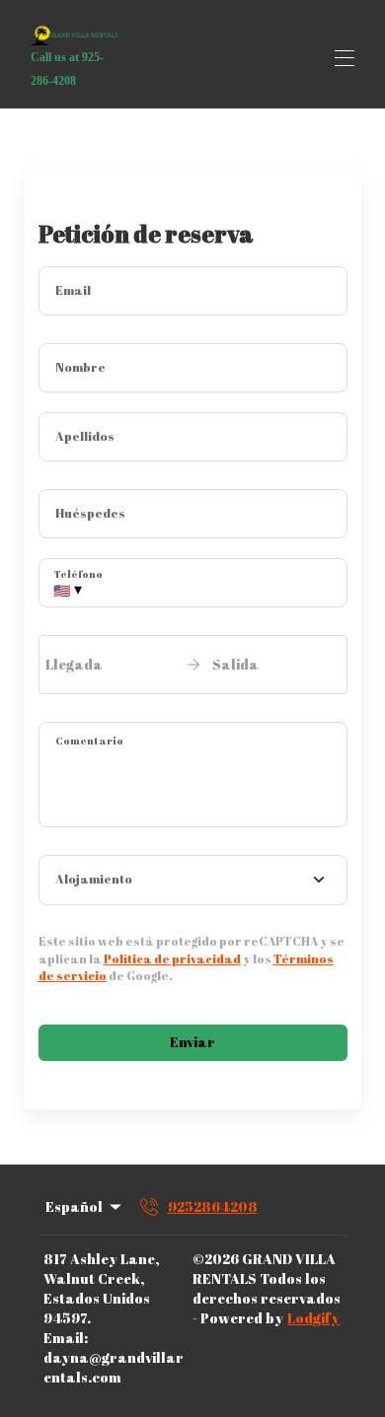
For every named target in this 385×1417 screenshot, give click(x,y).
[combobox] (192, 880)
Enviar (192, 1041)
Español (74, 1206)
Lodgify (313, 1318)
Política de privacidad (172, 958)
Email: (65, 1337)
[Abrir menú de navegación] (344, 58)
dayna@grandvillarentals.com (113, 1367)
